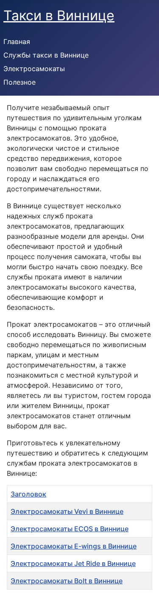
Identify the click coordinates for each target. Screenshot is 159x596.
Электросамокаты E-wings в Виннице (74, 546)
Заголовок (28, 494)
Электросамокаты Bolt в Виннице (67, 581)
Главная (16, 41)
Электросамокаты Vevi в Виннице (67, 511)
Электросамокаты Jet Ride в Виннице (73, 563)
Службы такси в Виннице (46, 55)
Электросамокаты (34, 68)
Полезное (19, 82)
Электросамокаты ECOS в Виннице (69, 528)
